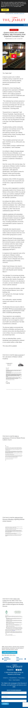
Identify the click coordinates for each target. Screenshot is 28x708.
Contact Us (21, 13)
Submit (5, 703)
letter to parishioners (8, 260)
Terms (10, 680)
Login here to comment (9, 652)
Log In (6, 13)
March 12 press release (17, 151)
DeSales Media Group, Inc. (16, 672)
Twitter (19, 670)
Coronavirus (14, 29)
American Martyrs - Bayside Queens (12, 646)
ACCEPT (5, 10)
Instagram (21, 670)
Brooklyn (22, 646)
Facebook (17, 670)
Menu (25, 25)
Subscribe (16, 13)
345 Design (17, 674)
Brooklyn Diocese (5, 648)
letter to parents (15, 93)
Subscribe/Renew (13, 677)
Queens (16, 649)
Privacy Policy (10, 6)
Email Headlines (16, 680)
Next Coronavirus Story (19, 659)
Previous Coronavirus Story (7, 659)
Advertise (11, 13)
